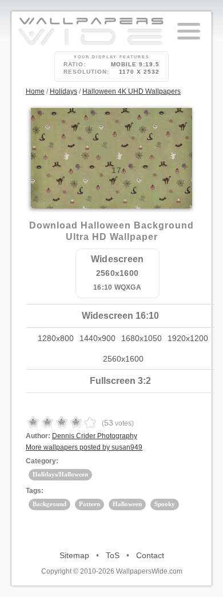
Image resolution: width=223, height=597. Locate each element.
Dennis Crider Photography (94, 436)
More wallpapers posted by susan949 (84, 447)
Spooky (164, 503)
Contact (150, 555)
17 (117, 170)
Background (49, 503)
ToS (113, 555)
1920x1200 (188, 338)
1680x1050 (141, 338)
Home (35, 91)
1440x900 (97, 338)
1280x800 (56, 338)
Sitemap (74, 555)
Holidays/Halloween (60, 474)
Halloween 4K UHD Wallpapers (131, 91)
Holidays (63, 91)
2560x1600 (123, 358)
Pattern (89, 503)
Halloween (127, 503)
